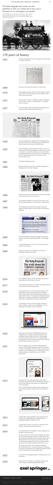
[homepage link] (25, 1)
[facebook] (42, 478)
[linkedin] (47, 478)
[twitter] (50, 478)
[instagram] (45, 478)
